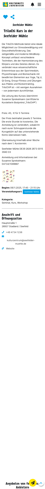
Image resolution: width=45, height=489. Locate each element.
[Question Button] (33, 483)
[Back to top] (41, 483)
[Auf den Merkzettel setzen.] (5, 17)
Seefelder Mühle (31, 192)
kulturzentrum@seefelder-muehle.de (21, 242)
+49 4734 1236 (14, 232)
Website (10, 248)
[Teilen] (12, 17)
